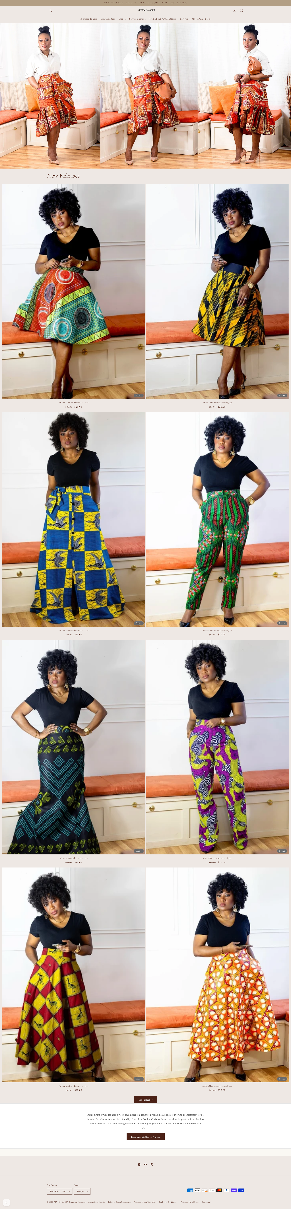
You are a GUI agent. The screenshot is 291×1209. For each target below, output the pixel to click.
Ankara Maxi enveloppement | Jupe (74, 402)
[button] (50, 10)
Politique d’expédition (190, 1202)
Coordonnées (207, 1202)
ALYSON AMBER (61, 1202)
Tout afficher (146, 1100)
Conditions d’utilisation (168, 1202)
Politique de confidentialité (145, 1202)
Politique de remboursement (119, 1202)
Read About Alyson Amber (145, 1137)
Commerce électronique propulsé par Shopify (87, 1202)
